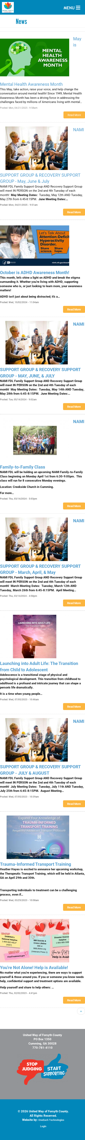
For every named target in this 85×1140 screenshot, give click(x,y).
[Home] (42, 7)
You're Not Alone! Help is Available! (34, 967)
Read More (74, 115)
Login (43, 1126)
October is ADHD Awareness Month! (34, 272)
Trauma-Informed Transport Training (35, 864)
